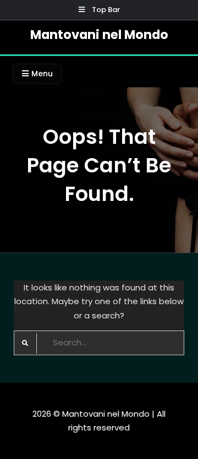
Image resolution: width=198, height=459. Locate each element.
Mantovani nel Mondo (99, 34)
